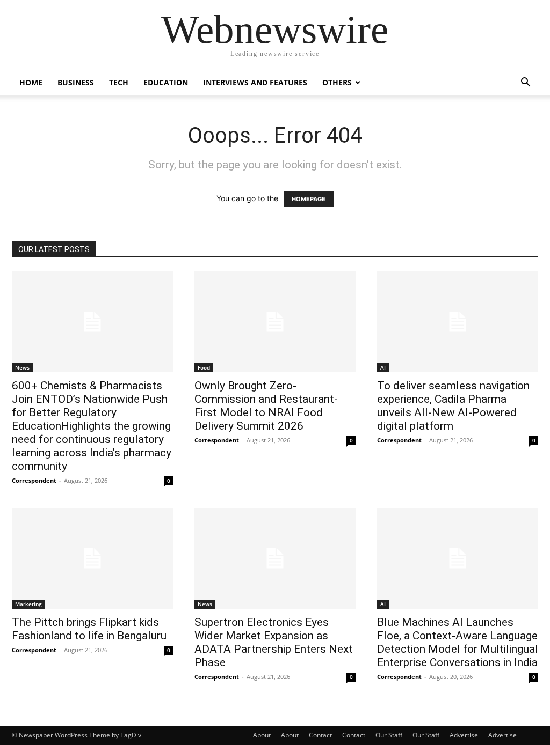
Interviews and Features (255, 82)
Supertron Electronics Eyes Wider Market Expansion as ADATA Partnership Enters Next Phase (273, 642)
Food (204, 367)
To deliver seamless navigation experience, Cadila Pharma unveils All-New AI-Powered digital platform (453, 405)
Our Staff (388, 735)
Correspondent (34, 480)
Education (165, 82)
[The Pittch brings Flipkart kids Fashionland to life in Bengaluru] (92, 558)
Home (30, 82)
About (262, 735)
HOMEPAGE (308, 199)
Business (75, 82)
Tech (118, 82)
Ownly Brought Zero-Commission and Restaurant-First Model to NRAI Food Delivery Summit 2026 (266, 405)
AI (383, 367)
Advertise (464, 735)
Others (337, 82)
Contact (320, 735)
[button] (525, 83)
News (22, 367)
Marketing (28, 604)
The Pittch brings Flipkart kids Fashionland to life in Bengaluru (89, 629)
